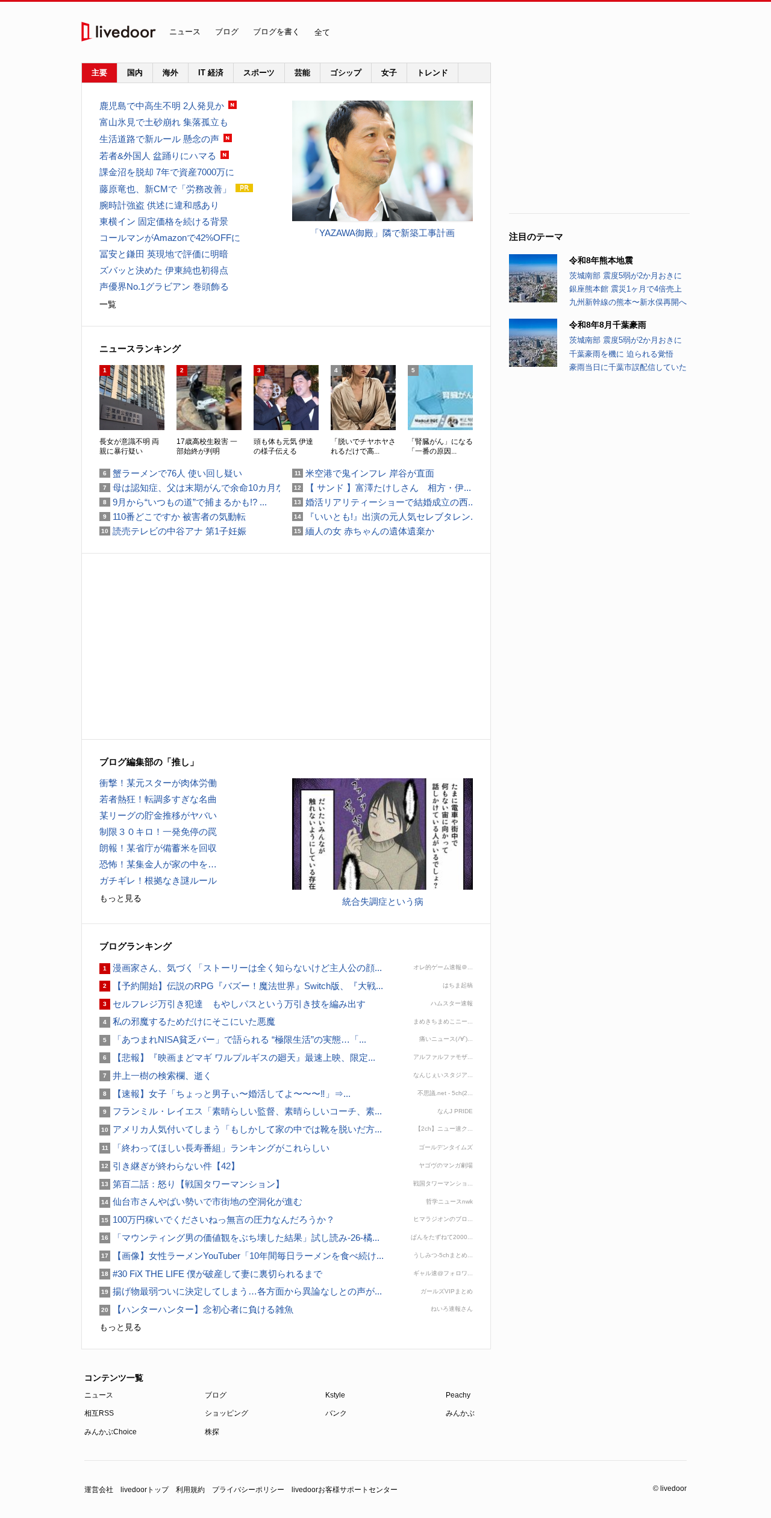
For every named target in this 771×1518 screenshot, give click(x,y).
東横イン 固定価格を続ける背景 (163, 221)
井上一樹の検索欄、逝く (155, 1075)
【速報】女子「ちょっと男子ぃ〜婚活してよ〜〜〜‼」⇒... (225, 1093)
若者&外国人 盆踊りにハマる (157, 156)
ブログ (227, 31)
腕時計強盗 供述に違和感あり (159, 205)
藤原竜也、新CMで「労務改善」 (165, 189)
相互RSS (99, 1413)
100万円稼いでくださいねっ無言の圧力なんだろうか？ (217, 1219)
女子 (389, 72)
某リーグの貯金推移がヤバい (158, 815)
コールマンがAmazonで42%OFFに (169, 238)
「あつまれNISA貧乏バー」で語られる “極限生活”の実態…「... (232, 1039)
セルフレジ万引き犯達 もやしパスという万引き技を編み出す (232, 1003)
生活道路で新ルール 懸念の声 (159, 139)
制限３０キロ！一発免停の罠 (158, 831)
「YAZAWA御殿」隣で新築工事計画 (382, 233)
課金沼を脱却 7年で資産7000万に (166, 172)
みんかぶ (460, 1413)
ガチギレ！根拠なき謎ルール (158, 880)
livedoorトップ (144, 1489)
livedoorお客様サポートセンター (345, 1489)
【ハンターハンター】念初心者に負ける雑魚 (196, 1309)
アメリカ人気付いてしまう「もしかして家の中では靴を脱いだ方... (240, 1129)
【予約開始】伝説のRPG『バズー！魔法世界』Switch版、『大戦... (241, 985)
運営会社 (98, 1489)
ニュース (185, 31)
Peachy (458, 1395)
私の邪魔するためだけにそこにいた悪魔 (187, 1021)
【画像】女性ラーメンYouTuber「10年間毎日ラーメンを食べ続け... (241, 1255)
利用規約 (190, 1489)
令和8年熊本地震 (601, 260)
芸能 (302, 72)
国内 (135, 72)
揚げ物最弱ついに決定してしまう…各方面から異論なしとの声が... (240, 1291)
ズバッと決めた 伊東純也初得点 (163, 270)
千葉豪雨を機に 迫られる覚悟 (621, 353)
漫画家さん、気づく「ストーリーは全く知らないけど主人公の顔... (240, 967)
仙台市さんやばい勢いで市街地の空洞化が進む (200, 1201)
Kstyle (335, 1395)
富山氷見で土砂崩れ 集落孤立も (163, 122)
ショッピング (226, 1413)
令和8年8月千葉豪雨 (607, 325)
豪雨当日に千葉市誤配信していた (628, 367)
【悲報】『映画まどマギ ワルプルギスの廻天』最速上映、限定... (237, 1057)
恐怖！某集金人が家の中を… (158, 864)
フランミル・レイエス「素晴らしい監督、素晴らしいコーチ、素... (240, 1111)
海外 (170, 72)
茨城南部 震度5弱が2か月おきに (625, 275)
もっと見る (120, 898)
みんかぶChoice (110, 1432)
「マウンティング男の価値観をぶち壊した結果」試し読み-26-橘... (239, 1237)
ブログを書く (276, 31)
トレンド (432, 72)
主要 (99, 72)
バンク (336, 1413)
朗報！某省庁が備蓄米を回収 (158, 848)
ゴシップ (345, 72)
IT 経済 (210, 72)
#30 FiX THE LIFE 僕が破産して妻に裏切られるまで (210, 1273)
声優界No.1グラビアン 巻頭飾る (164, 286)
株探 (212, 1432)
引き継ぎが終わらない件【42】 (169, 1165)
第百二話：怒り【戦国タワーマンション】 (191, 1183)
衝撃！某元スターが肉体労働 (158, 783)
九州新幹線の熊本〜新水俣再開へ (628, 302)
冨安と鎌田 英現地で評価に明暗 (163, 254)
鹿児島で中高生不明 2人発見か (161, 106)
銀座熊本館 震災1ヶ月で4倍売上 (625, 288)
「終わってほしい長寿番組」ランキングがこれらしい (214, 1147)
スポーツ (259, 72)
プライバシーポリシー (248, 1489)
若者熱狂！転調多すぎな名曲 (158, 799)
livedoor (118, 31)
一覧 (107, 304)
